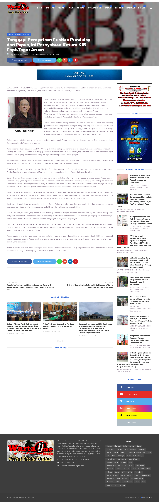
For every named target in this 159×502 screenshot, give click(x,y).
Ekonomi (18, 34)
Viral (113, 456)
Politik (109, 452)
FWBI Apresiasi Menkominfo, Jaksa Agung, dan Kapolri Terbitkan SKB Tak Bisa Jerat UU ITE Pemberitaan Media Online (134, 241)
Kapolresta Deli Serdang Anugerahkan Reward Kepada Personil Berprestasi (140, 281)
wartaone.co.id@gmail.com (75, 466)
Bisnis (131, 465)
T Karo (137, 482)
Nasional (26, 34)
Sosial (139, 446)
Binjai (134, 469)
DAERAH (108, 7)
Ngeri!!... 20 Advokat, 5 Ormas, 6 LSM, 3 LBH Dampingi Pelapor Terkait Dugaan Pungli (141, 320)
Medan (115, 452)
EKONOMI (119, 7)
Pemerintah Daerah (134, 452)
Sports (117, 472)
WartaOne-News (126, 475)
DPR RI (117, 482)
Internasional (121, 459)
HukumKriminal (128, 446)
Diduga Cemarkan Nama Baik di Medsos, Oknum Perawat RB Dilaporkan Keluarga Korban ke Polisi (141, 220)
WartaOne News (112, 475)
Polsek (118, 469)
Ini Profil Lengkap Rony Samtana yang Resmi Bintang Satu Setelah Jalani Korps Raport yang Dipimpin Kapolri (140, 262)
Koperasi (110, 485)
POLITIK (61, 7)
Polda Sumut (127, 482)
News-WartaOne (112, 462)
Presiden (126, 469)
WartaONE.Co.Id (25, 497)
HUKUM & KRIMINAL (76, 7)
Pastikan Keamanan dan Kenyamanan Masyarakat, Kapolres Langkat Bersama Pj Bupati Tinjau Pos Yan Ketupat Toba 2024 (134, 200)
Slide (122, 452)
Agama (123, 462)
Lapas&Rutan (133, 459)
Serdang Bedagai (137, 478)
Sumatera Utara (122, 449)
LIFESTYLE (130, 7)
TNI (108, 456)
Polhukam (147, 452)
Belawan (110, 482)
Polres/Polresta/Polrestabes (116, 465)
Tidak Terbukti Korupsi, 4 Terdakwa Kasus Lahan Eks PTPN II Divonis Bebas (59, 326)
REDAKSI (141, 7)
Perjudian (138, 472)
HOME (39, 7)
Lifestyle (133, 449)
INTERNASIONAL (94, 7)
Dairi (143, 482)
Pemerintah (111, 459)
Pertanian (110, 469)
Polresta (109, 472)
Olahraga (121, 456)
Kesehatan (110, 449)
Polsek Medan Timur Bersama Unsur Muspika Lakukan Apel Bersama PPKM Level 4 (140, 300)
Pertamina (110, 478)
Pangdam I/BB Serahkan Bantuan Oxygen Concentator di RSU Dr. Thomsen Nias (140, 339)
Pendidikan (140, 465)
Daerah (10, 34)
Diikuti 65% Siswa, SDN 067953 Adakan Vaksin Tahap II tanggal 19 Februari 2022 (140, 179)
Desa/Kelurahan (144, 469)
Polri (118, 478)
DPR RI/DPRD (127, 472)
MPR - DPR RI (120, 485)
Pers (130, 462)
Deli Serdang (137, 456)
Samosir (125, 478)
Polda (129, 456)
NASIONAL (50, 7)
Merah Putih (145, 475)
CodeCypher (148, 497)
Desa (137, 475)
